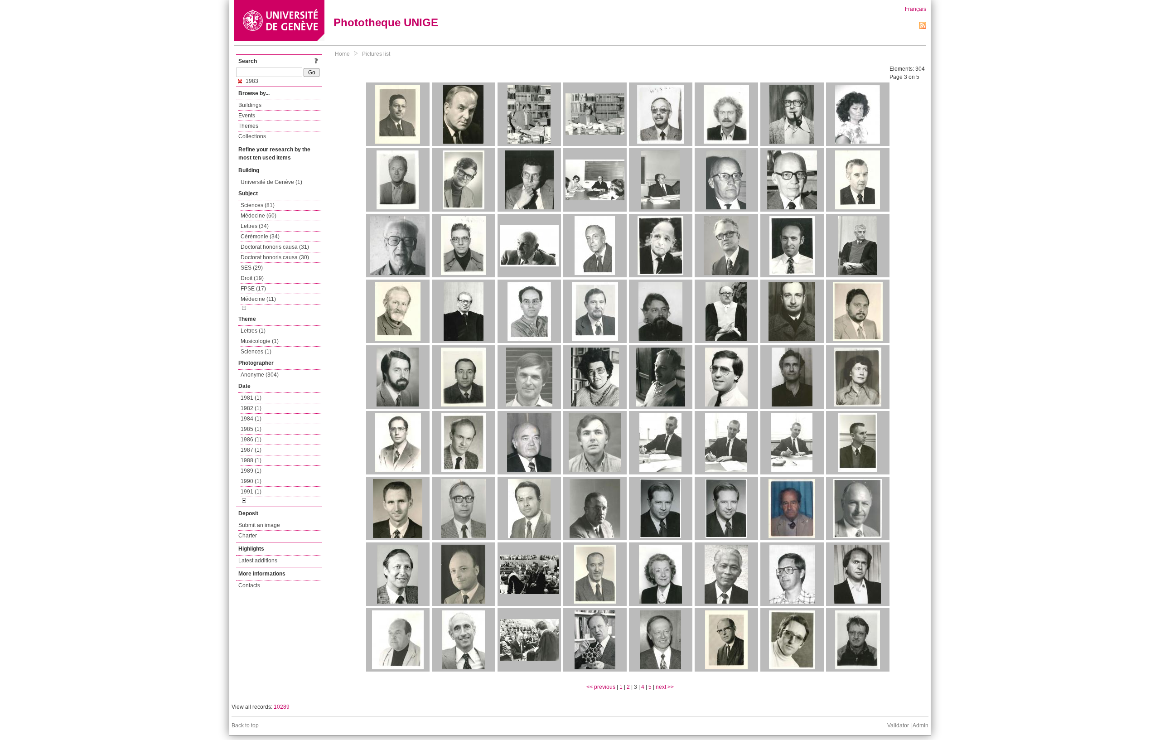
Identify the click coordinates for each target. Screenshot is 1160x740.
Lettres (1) (253, 331)
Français (915, 9)
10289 (282, 707)
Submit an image (259, 525)
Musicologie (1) (260, 341)
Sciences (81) (258, 205)
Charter (247, 535)
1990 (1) (251, 481)
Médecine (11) (258, 299)
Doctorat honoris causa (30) (275, 257)
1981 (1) (251, 398)
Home (342, 54)
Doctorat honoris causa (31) (275, 247)
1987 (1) (251, 450)
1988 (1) (251, 460)
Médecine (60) (258, 216)
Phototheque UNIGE (386, 22)
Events (246, 115)
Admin (920, 725)
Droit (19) (252, 278)
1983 (251, 81)
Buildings (249, 105)
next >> (665, 687)
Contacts (249, 585)
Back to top (245, 725)
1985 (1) (251, 429)
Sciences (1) (256, 351)
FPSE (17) (253, 288)
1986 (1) (251, 439)
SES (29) (252, 268)
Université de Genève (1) (271, 182)
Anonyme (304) (260, 375)
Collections (252, 136)
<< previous (600, 687)
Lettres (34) (255, 226)
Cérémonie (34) (260, 236)
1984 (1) (251, 419)
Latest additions (257, 560)
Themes (248, 126)
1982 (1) (251, 408)
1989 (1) (251, 471)
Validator (898, 725)
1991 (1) (251, 491)
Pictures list (376, 54)
